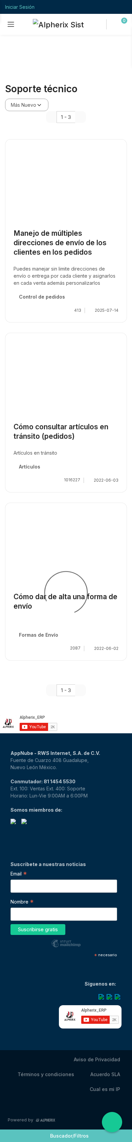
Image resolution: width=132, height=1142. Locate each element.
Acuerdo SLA (105, 1074)
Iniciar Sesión (20, 7)
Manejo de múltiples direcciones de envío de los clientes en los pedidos (60, 242)
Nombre (22, 902)
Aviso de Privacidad (97, 1059)
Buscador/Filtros (69, 1136)
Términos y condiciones (46, 1074)
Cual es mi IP (105, 1089)
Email (18, 874)
